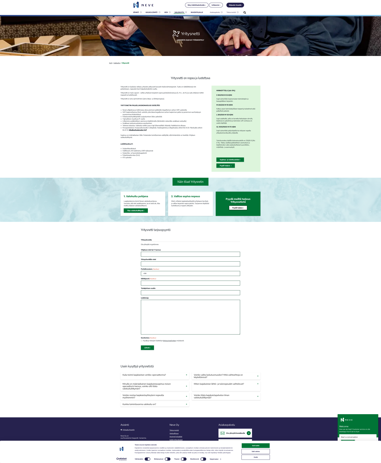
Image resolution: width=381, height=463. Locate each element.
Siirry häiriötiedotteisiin (196, 5)
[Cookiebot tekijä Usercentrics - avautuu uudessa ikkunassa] (121, 459)
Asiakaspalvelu (215, 12)
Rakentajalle (197, 12)
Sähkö (136, 12)
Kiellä (256, 457)
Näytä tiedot (214, 459)
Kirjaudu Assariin (235, 5)
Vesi (166, 12)
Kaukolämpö (152, 12)
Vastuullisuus (174, 433)
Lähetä (147, 348)
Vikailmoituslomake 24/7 (138, 130)
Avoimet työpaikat (176, 437)
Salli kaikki (255, 445)
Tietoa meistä (231, 12)
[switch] (167, 459)
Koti (110, 63)
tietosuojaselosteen (169, 341)
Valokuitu (179, 12)
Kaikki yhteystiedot (176, 440)
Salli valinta (256, 451)
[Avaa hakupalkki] (245, 12)
